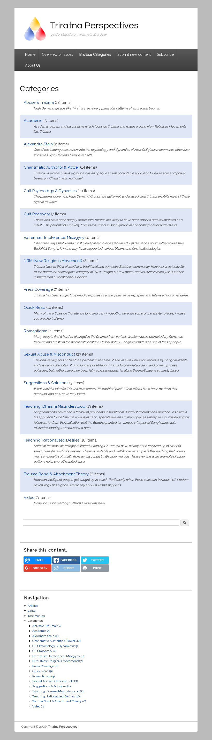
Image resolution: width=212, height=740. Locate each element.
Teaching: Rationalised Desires (51, 440)
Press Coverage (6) (45, 666)
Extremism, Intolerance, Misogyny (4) (58, 656)
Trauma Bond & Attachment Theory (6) (59, 701)
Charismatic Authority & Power (51, 167)
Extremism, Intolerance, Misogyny (54, 237)
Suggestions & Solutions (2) (51, 686)
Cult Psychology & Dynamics (50, 190)
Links (31, 610)
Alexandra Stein (38, 144)
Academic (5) (41, 631)
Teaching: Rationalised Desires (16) (56, 696)
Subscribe (165, 54)
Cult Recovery (37, 214)
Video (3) (38, 706)
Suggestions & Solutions (46, 383)
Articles (33, 606)
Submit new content (134, 54)
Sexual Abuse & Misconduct (49, 354)
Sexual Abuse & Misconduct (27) (55, 681)
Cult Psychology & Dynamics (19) (55, 646)
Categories (35, 621)
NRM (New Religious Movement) (53, 260)
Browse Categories (95, 54)
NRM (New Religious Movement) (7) (57, 661)
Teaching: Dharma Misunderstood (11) (58, 691)
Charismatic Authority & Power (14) (56, 641)
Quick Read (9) (42, 671)
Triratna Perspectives (62, 726)
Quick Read (34, 307)
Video (29, 497)
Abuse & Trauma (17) (46, 626)
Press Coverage (38, 289)
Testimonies (36, 616)
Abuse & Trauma (39, 102)
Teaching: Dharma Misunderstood (54, 406)
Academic (33, 120)
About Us (33, 65)
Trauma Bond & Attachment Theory (56, 474)
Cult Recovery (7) (44, 651)
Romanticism (35, 331)
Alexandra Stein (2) (45, 636)
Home (30, 54)
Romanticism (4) (43, 676)
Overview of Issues (57, 54)
